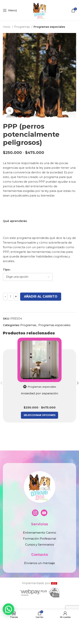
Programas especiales (49, 27)
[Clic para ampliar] (9, 111)
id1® (54, 583)
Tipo (6, 269)
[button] (8, 609)
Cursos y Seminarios (39, 544)
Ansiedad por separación (39, 393)
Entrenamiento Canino (39, 532)
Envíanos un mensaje (39, 563)
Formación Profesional (39, 538)
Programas (22, 27)
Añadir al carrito (40, 296)
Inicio (7, 27)
